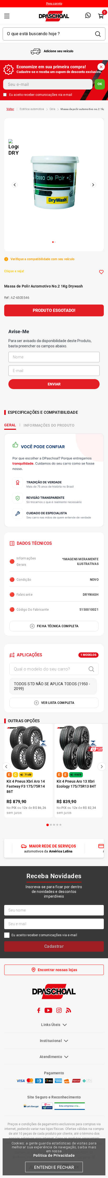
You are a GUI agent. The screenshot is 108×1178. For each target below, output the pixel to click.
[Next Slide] (102, 766)
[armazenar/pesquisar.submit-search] (98, 34)
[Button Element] (101, 16)
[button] (47, 825)
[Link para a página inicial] (10, 109)
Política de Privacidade (54, 1155)
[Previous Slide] (6, 766)
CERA (53, 109)
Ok (100, 84)
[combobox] (54, 33)
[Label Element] (54, 34)
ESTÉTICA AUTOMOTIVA (32, 109)
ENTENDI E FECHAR (54, 1167)
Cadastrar (54, 946)
